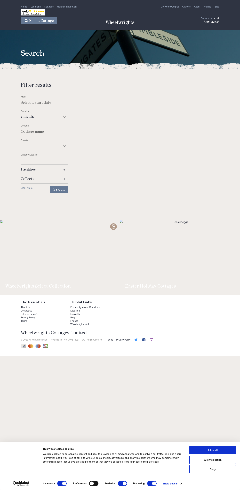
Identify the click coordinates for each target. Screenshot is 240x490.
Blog (217, 6)
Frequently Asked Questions (85, 307)
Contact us (206, 18)
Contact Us (26, 310)
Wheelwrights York (79, 324)
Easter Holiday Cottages (150, 286)
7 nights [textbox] (27, 117)
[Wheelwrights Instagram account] (151, 340)
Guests (24, 140)
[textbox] (44, 144)
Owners (186, 6)
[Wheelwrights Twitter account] (136, 340)
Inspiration (75, 314)
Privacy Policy (28, 317)
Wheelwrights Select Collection (38, 286)
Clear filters (26, 187)
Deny (213, 469)
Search (59, 190)
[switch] (93, 483)
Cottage (25, 125)
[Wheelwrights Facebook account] (143, 340)
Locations (36, 6)
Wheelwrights (119, 23)
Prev (10, 250)
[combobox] (44, 117)
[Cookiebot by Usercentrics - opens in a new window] (21, 483)
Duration (25, 111)
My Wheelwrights (169, 6)
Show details (170, 483)
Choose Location (29, 154)
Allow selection (213, 459)
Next (230, 250)
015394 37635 (209, 22)
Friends (207, 6)
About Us (25, 307)
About (197, 6)
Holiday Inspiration (67, 6)
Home (24, 6)
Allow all (213, 450)
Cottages (49, 6)
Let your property (30, 314)
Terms (24, 320)
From (23, 96)
